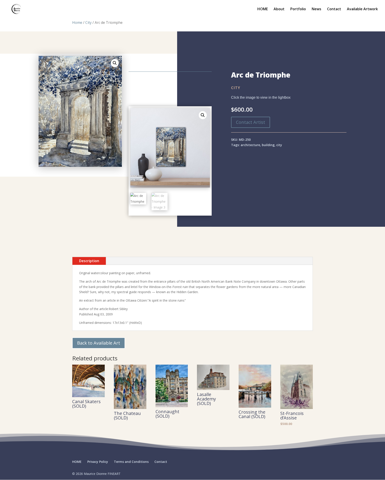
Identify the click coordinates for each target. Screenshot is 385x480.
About (279, 9)
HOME (262, 9)
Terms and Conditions (131, 462)
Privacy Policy (97, 462)
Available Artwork (362, 9)
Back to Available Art (98, 343)
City (88, 22)
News (316, 9)
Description (89, 260)
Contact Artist (250, 122)
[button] (115, 63)
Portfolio (298, 9)
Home (77, 22)
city (279, 145)
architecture (250, 145)
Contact (334, 9)
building (268, 145)
